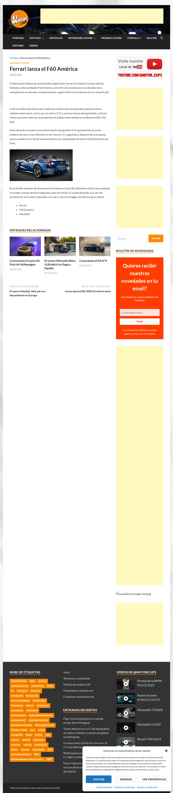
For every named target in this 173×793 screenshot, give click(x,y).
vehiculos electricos (21, 754)
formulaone (17, 695)
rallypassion (41, 744)
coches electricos (19, 685)
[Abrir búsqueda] (161, 38)
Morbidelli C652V (149, 724)
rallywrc (25, 749)
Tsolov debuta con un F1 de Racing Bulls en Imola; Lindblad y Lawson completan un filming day (86, 732)
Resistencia (38, 749)
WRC (49, 759)
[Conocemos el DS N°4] (94, 247)
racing (41, 730)
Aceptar (98, 779)
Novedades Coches (80, 38)
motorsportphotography (41, 715)
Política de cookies (104, 787)
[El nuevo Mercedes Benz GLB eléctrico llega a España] (60, 247)
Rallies (38, 735)
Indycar (29, 705)
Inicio (66, 672)
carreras (42, 681)
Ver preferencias (154, 779)
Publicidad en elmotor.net (78, 690)
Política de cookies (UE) (77, 684)
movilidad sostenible (21, 725)
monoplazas (17, 710)
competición (38, 685)
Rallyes (152, 38)
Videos (33, 45)
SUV (50, 749)
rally (48, 735)
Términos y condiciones (124, 787)
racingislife (16, 735)
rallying (27, 744)
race (32, 730)
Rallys (14, 749)
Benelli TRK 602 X (149, 739)
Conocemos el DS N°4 (93, 260)
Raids (29, 735)
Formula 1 (134, 38)
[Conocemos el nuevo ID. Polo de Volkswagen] (25, 247)
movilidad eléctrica (38, 720)
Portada (18, 38)
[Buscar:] (139, 238)
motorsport (32, 710)
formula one (32, 695)
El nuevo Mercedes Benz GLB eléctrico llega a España (60, 264)
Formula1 (35, 690)
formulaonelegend (20, 700)
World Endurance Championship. (27, 759)
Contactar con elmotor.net (78, 696)
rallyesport (38, 739)
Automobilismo (18, 681)
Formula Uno (39, 700)
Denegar (126, 779)
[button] (166, 750)
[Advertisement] (101, 16)
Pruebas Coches (111, 38)
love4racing (43, 705)
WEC (36, 754)
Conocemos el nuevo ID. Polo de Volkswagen (25, 262)
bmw (32, 681)
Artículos (56, 38)
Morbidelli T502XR (150, 710)
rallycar (15, 739)
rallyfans (15, 744)
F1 (12, 690)
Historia (18, 45)
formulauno (17, 705)
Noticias (35, 38)
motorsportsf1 (18, 720)
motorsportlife (18, 715)
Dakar (50, 685)
